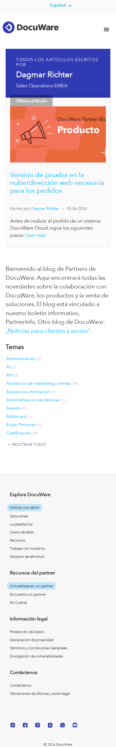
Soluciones (19, 516)
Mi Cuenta (18, 603)
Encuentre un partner (28, 594)
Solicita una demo (24, 507)
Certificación (22, 433)
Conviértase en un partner (31, 586)
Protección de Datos (27, 632)
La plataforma (21, 524)
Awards (16, 408)
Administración (23, 358)
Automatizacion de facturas (35, 399)
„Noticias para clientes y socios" (48, 330)
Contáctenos (20, 685)
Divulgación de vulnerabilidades (36, 656)
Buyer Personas (23, 424)
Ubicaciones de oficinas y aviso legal (40, 693)
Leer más (36, 235)
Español (58, 5)
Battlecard (19, 416)
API (12, 375)
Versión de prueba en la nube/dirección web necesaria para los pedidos (57, 182)
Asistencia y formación (30, 391)
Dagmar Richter (45, 208)
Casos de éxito (22, 532)
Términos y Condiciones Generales (38, 648)
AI (11, 366)
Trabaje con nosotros (27, 548)
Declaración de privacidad (31, 640)
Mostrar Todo (29, 444)
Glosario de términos (27, 556)
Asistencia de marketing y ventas (42, 383)
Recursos (17, 540)
